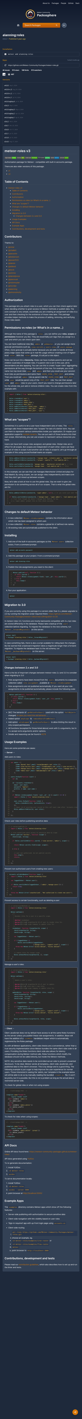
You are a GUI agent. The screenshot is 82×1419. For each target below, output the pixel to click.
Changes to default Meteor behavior (27, 207)
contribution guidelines (28, 1264)
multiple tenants (30, 434)
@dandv (11, 263)
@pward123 (13, 260)
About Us (46, 3)
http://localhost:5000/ (32, 1193)
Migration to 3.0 (19, 213)
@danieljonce (14, 276)
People (63, 3)
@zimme (12, 273)
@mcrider (12, 286)
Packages (55, 3)
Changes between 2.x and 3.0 (29, 216)
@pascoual (13, 279)
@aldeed (12, 266)
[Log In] (64, 25)
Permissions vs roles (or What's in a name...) (31, 200)
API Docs (16, 222)
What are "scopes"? (20, 203)
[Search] (18, 25)
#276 (43, 734)
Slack (77, 3)
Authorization (18, 197)
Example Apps (18, 226)
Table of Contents (20, 190)
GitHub (71, 3)
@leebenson (13, 257)
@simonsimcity (14, 292)
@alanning (12, 289)
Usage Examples (19, 219)
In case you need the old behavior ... (32, 715)
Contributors (17, 194)
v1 (9, 171)
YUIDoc (30, 1159)
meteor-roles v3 (15, 188)
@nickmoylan (14, 282)
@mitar (11, 247)
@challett (12, 250)
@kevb (11, 270)
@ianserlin (12, 253)
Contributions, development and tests (28, 229)
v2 (9, 174)
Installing (16, 210)
